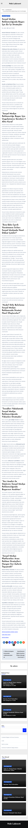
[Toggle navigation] (2, 3)
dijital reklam (5, 637)
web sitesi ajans (6, 634)
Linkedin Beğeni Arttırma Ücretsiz (10, 737)
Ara (3, 725)
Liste (3, 740)
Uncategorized (6, 15)
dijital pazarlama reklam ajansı (10, 631)
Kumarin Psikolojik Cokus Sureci (12, 813)
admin (5, 28)
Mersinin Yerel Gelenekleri (10, 699)
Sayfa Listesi (5, 744)
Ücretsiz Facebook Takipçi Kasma (10, 747)
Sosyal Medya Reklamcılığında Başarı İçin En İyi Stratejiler (13, 22)
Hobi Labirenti (15, 4)
